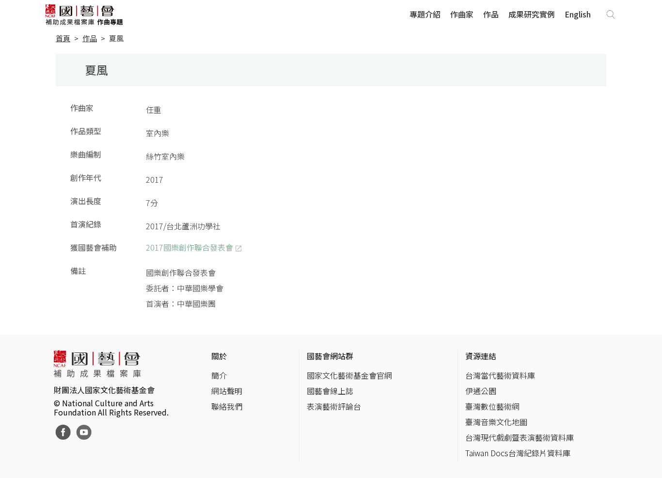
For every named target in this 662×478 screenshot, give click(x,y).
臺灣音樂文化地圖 (496, 422)
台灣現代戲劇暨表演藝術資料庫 (519, 437)
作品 (491, 14)
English (578, 14)
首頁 (63, 38)
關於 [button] (219, 356)
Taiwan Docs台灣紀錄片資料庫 (517, 453)
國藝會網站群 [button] (330, 356)
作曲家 (461, 14)
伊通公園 (480, 391)
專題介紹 (425, 14)
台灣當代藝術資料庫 (500, 375)
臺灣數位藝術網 (492, 406)
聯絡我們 (226, 406)
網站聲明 (226, 391)
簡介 (219, 375)
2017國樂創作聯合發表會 (189, 247)
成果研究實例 (531, 14)
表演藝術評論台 (334, 406)
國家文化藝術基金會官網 (349, 375)
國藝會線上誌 (330, 391)
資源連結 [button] (480, 356)
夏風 (116, 38)
